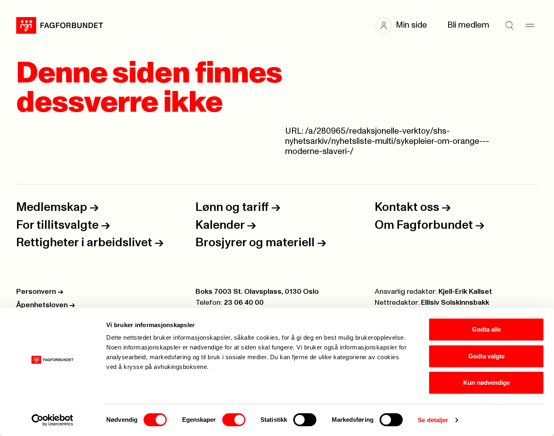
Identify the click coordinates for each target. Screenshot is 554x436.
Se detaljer (433, 419)
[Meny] (530, 25)
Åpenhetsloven (45, 305)
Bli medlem (468, 25)
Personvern (39, 291)
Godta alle (486, 329)
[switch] (233, 419)
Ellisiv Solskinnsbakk (455, 302)
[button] (405, 25)
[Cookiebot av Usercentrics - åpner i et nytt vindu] (52, 420)
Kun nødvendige (486, 382)
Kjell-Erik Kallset (465, 291)
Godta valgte (486, 356)
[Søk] (509, 25)
